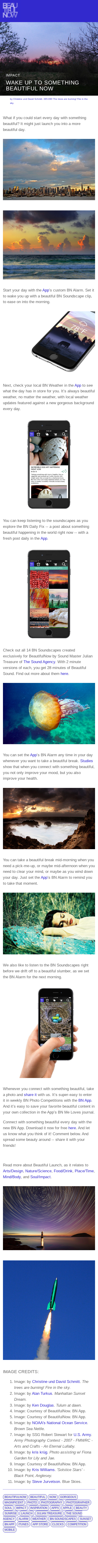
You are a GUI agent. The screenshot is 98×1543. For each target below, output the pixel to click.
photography (51, 1502)
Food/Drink (63, 1171)
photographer (78, 1502)
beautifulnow (15, 1497)
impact (21, 1508)
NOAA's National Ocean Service (59, 1422)
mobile (10, 1529)
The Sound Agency (39, 661)
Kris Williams (43, 1469)
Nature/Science (38, 1171)
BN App (84, 1100)
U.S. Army (82, 1434)
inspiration (38, 1508)
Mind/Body (12, 1177)
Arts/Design (13, 1171)
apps (55, 1508)
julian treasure (49, 1513)
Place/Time (84, 1171)
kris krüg (39, 1452)
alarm (23, 1518)
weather (39, 1518)
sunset (85, 1518)
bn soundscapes (63, 1518)
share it (30, 1094)
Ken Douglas (43, 1405)
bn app (9, 1524)
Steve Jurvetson (46, 1481)
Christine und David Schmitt (56, 1381)
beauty (81, 1508)
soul (8, 1508)
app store (40, 1524)
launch (27, 1513)
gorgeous (68, 1497)
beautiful (37, 1497)
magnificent (14, 1502)
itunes (23, 1524)
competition (77, 1524)
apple (67, 1508)
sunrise (11, 1513)
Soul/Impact (40, 1177)
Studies (86, 761)
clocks (58, 1524)
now (52, 1497)
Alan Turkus (42, 1393)
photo (32, 1502)
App (45, 290)
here (64, 673)
